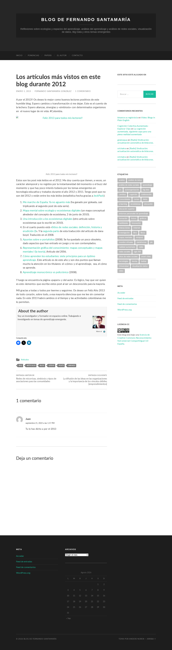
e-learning (123, 204)
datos (145, 199)
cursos (136, 199)
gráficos (143, 218)
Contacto (77, 55)
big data (146, 190)
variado (71, 365)
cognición (133, 194)
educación (148, 204)
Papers (48, 55)
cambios (122, 194)
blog (42, 365)
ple (151, 242)
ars (120, 190)
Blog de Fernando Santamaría (86, 19)
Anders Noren (136, 639)
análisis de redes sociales (129, 185)
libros (143, 233)
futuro (133, 218)
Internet (136, 228)
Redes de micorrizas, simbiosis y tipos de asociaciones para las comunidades (36, 378)
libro (135, 233)
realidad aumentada (127, 247)
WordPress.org (124, 310)
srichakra (121, 148)
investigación (124, 233)
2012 (20, 365)
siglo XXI (137, 252)
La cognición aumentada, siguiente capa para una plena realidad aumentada (134, 132)
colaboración (146, 194)
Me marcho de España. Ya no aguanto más (46, 202)
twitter (143, 261)
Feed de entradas (125, 298)
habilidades (123, 223)
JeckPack (99, 196)
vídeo (121, 271)
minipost (139, 237)
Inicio (19, 55)
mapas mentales (125, 237)
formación (123, 218)
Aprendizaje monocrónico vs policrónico (46, 272)
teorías (134, 261)
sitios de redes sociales (128, 257)
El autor (62, 55)
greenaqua (122, 140)
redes (141, 247)
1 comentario (83, 91)
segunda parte (51, 231)
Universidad (124, 266)
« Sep (68, 618)
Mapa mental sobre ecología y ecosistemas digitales (52, 210)
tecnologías (123, 261)
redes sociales (124, 252)
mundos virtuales (126, 242)
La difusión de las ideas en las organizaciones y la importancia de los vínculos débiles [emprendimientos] (85, 380)
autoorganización (132, 190)
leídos (51, 365)
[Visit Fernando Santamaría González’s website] (104, 331)
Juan (28, 419)
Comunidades (124, 199)
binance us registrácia (127, 118)
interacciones (124, 228)
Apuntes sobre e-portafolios (39, 239)
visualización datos (140, 266)
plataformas (141, 242)
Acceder (121, 293)
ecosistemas (136, 204)
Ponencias (33, 55)
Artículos (25, 360)
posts (61, 365)
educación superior (127, 209)
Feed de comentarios (127, 304)
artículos (31, 365)
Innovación (136, 223)
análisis (122, 180)
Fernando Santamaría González (53, 91)
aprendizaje (147, 185)
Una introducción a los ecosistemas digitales (47, 219)
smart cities (146, 257)
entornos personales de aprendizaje (133, 214)
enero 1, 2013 (23, 91)
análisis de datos (135, 180)
